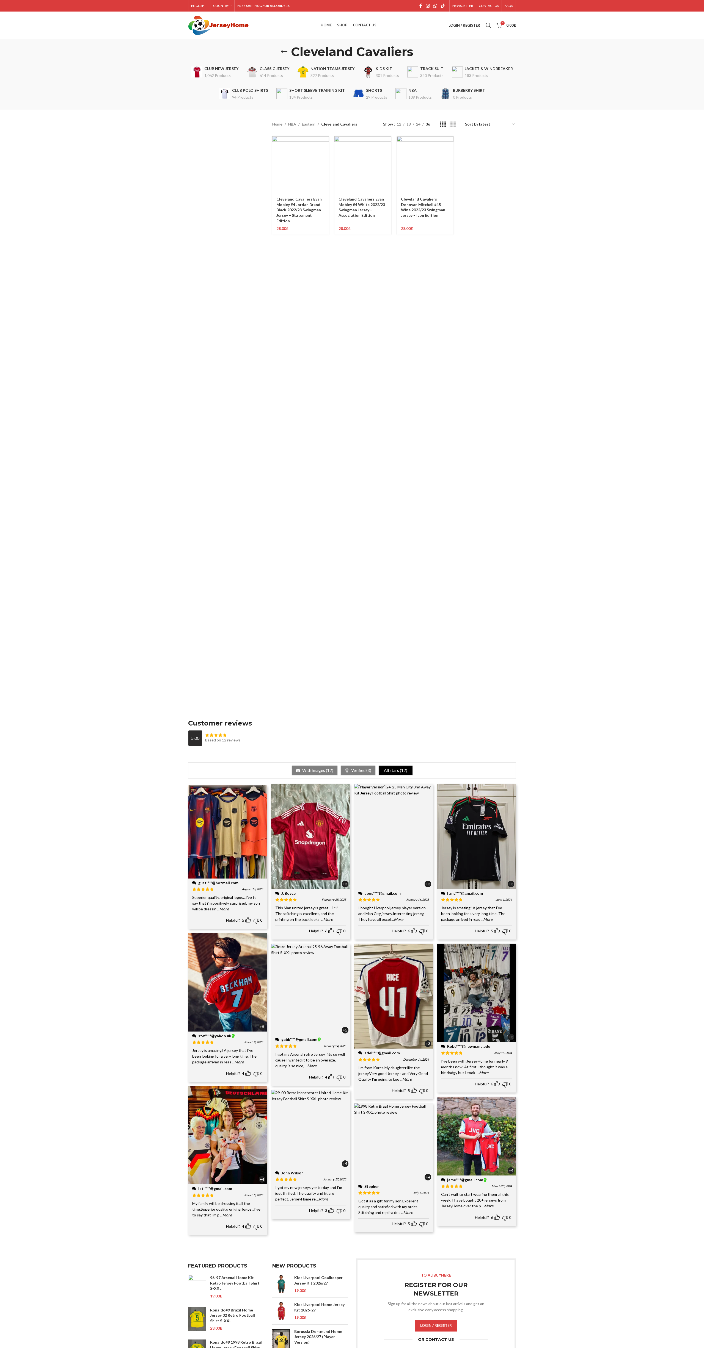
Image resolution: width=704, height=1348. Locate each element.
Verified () (360, 770)
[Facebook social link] (420, 6)
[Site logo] (218, 25)
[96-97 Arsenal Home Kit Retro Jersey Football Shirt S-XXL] (197, 1287)
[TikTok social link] (443, 6)
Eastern (308, 124)
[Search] (488, 25)
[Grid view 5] (453, 124)
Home (277, 124)
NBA (292, 124)
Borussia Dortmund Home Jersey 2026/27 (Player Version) (318, 1336)
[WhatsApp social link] (435, 6)
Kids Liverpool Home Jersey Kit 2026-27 (319, 1307)
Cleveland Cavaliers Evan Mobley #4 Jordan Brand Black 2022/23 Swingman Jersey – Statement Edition (299, 210)
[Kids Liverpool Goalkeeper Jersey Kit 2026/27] (281, 1284)
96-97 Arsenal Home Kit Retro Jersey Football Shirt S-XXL (235, 1283)
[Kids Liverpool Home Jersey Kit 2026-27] (281, 1311)
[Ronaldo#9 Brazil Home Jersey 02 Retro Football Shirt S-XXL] (197, 1319)
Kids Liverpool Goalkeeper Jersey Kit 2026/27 (318, 1280)
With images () (317, 770)
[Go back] (284, 51)
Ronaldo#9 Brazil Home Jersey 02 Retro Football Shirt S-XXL (232, 1315)
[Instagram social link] (427, 6)
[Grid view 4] (443, 124)
